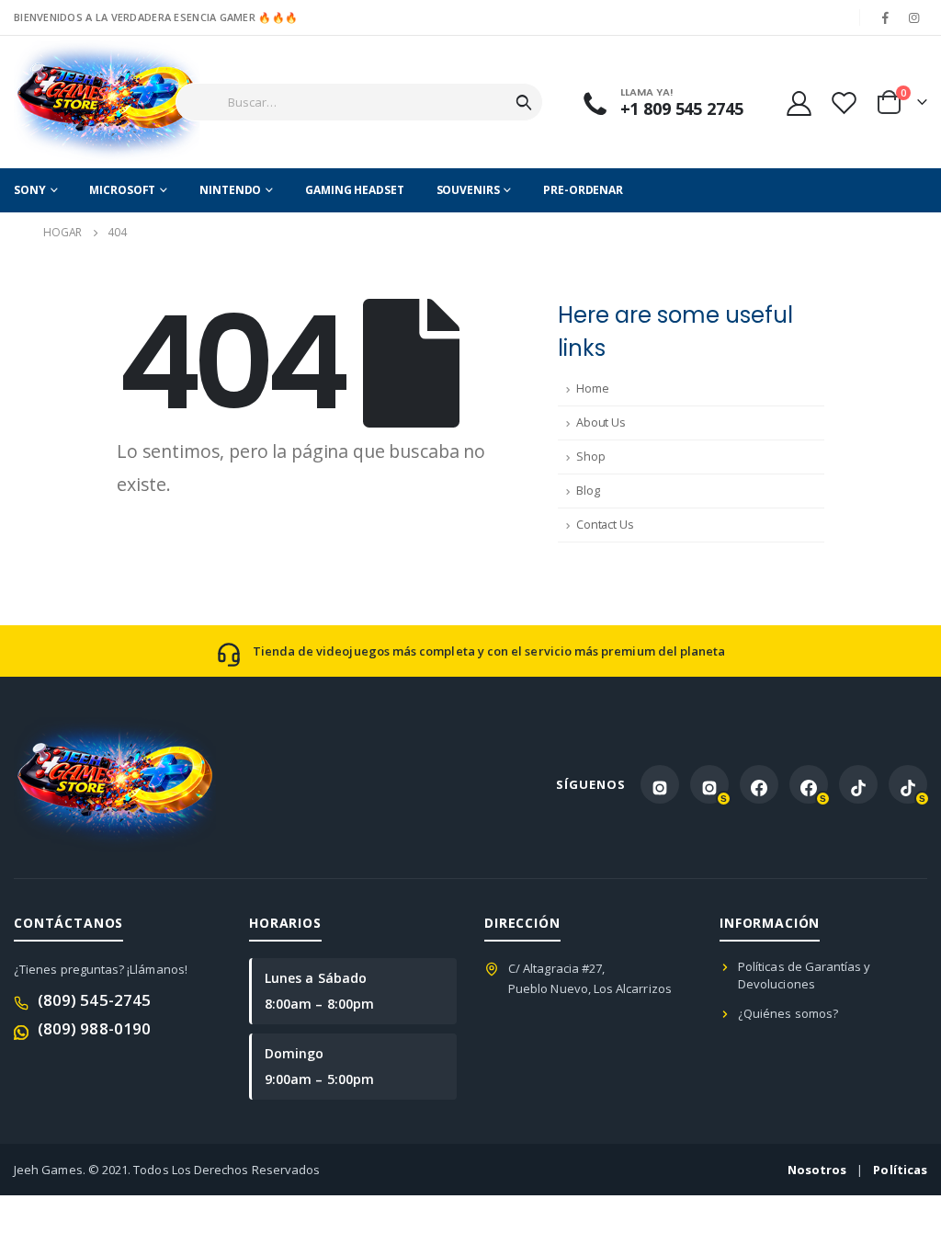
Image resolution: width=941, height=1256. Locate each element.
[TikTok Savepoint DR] (908, 784)
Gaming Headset (354, 190)
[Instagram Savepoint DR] (709, 784)
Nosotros (817, 1169)
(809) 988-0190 (94, 1028)
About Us (601, 422)
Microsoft (122, 190)
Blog (587, 490)
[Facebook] (886, 17)
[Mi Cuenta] (798, 102)
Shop (590, 456)
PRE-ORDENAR (583, 190)
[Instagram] (914, 17)
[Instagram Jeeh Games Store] (660, 784)
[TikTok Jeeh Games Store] (858, 784)
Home (592, 388)
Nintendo (230, 190)
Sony (30, 190)
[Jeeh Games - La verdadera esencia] (76, 102)
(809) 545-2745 (94, 1000)
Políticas (900, 1169)
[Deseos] (843, 102)
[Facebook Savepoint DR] (808, 784)
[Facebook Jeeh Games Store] (759, 784)
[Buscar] (523, 102)
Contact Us (605, 524)
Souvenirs (468, 190)
